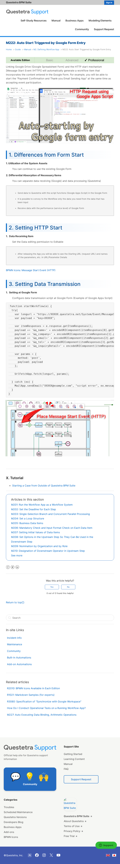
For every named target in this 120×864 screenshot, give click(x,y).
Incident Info (14, 637)
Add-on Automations (19, 664)
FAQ (66, 768)
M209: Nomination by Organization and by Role (39, 546)
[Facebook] (37, 855)
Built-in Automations (19, 657)
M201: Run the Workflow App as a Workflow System (42, 504)
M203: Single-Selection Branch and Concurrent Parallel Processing (50, 514)
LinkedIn (17, 567)
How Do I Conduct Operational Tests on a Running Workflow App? (46, 708)
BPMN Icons (11, 837)
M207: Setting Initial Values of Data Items (35, 532)
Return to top (14, 602)
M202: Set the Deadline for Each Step (33, 509)
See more (16, 555)
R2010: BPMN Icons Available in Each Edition (33, 688)
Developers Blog (13, 822)
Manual (56, 20)
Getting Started (73, 754)
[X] (51, 855)
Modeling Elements (100, 20)
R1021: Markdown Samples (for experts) (31, 694)
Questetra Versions (15, 817)
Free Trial (70, 836)
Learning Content (74, 759)
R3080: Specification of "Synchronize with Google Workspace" (44, 701)
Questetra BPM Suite (19, 2)
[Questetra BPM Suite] (70, 804)
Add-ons (9, 832)
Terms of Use (73, 826)
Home (9, 49)
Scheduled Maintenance (18, 812)
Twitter (13, 567)
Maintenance (14, 644)
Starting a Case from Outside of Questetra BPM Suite (43, 485)
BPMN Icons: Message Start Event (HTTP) (30, 270)
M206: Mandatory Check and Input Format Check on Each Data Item (51, 527)
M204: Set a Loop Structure (27, 518)
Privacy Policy (73, 831)
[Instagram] (44, 855)
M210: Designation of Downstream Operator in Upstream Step (48, 550)
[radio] (52, 587)
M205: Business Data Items (27, 523)
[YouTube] (58, 855)
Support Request (104, 29)
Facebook (8, 567)
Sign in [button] (109, 2)
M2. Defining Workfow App (46, 49)
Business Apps (74, 20)
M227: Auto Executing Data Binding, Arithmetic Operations (41, 714)
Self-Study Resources (34, 20)
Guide (18, 49)
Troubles (9, 807)
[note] (30, 855)
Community (82, 29)
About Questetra (75, 821)
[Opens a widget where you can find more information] (106, 845)
